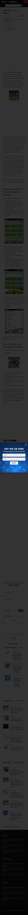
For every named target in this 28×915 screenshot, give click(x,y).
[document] (14, 457)
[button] (25, 444)
